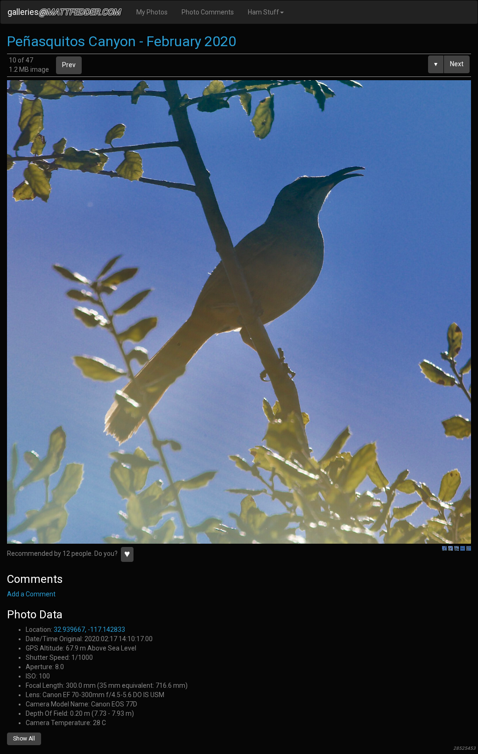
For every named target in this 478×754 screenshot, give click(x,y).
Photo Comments (208, 12)
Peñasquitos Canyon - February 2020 (121, 41)
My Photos (152, 12)
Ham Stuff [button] (263, 12)
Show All (24, 738)
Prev (69, 65)
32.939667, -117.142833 (89, 629)
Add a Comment (31, 594)
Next (457, 64)
